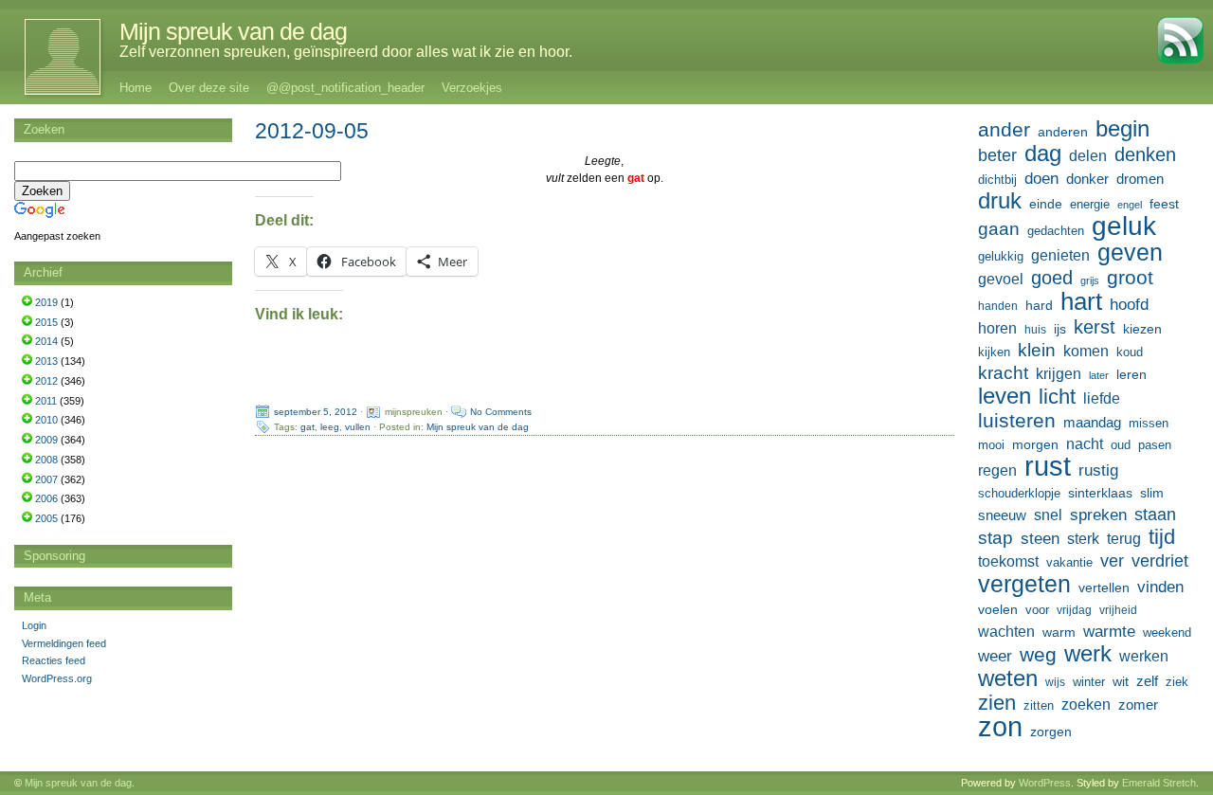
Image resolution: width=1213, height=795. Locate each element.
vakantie (1069, 562)
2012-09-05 (312, 130)
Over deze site (209, 88)
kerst (1094, 326)
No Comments (501, 412)
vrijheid (1118, 610)
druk (1000, 200)
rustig (1098, 470)
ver (1112, 560)
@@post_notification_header (345, 88)
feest (1164, 203)
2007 (46, 479)
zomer (1138, 704)
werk (1088, 653)
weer (995, 655)
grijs (1089, 280)
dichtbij (997, 179)
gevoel (1000, 279)
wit (1121, 681)
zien (997, 703)
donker (1087, 179)
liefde (1101, 398)
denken (1145, 154)
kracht (1003, 373)
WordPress (1045, 782)
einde (1045, 203)
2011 (46, 401)
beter (997, 155)
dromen (1140, 179)
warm (1059, 632)
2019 (46, 302)
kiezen (1142, 328)
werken (1143, 655)
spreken (1098, 515)
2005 (46, 518)
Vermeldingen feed (64, 643)
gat (307, 427)
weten (1008, 678)
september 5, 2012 (315, 412)
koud (1129, 352)
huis (1035, 329)
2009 (46, 439)
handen (998, 306)
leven (1004, 396)
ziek (1177, 682)
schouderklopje (1019, 493)
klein (1037, 350)
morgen (1035, 444)
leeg (329, 427)
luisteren (1017, 420)
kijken (994, 352)
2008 (46, 459)
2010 (46, 419)
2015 (46, 322)
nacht (1084, 444)
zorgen (1051, 731)
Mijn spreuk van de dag (233, 31)
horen (997, 328)
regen (997, 470)
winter (1089, 682)
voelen (998, 609)
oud (1121, 445)
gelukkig (1000, 256)
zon (1000, 726)
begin (1122, 128)
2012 (46, 381)
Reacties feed (53, 660)
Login (34, 625)
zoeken (1086, 704)
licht (1057, 397)
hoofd (1129, 305)
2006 (46, 498)
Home (135, 88)
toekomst (1008, 560)
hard (1039, 305)
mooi (991, 445)
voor (1037, 610)
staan (1155, 514)
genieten (1060, 254)
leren (1131, 374)
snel (1048, 515)
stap (995, 538)
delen (1088, 156)
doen (1041, 178)
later (1099, 375)
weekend (1167, 633)
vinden (1160, 587)
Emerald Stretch (1159, 782)
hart (1081, 301)
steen (1040, 539)
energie (1090, 204)
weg (1038, 654)
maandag (1092, 422)
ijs (1060, 328)
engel (1129, 204)
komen (1086, 351)
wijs (1055, 682)
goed (1052, 277)
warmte (1109, 631)
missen (1148, 423)
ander (1004, 129)
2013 (46, 361)
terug (1124, 538)
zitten (1038, 706)
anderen (1063, 131)
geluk (1124, 225)
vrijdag (1074, 610)
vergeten (1024, 583)
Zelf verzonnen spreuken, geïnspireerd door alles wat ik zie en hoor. (345, 52)
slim (1152, 492)
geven (1130, 252)
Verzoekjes (472, 88)
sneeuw (1002, 515)
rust (1047, 466)
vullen (358, 427)
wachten (1006, 631)
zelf (1147, 681)
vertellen (1104, 587)
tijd (1162, 537)
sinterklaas (1100, 492)
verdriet (1160, 560)
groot (1130, 277)
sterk (1083, 539)
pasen (1154, 445)
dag (1042, 153)
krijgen (1058, 374)
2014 (46, 341)
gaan (999, 229)
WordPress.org (57, 678)
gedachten (1055, 231)
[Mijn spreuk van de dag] (52, 57)
